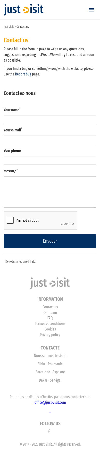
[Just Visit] (23, 9)
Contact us (50, 307)
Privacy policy (50, 334)
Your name (11, 110)
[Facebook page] (49, 431)
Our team (50, 312)
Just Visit (9, 26)
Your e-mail (12, 130)
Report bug (23, 74)
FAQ (50, 318)
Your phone (12, 150)
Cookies (50, 329)
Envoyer (50, 241)
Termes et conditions (50, 323)
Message (10, 171)
